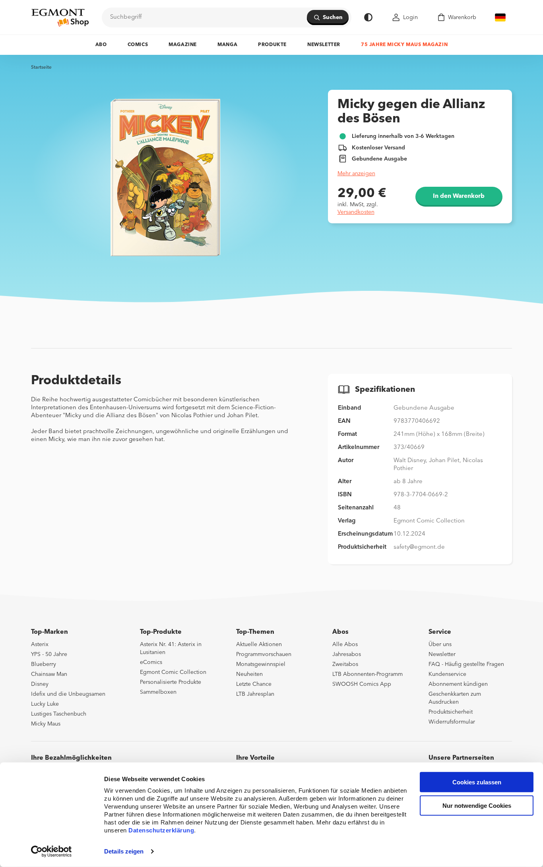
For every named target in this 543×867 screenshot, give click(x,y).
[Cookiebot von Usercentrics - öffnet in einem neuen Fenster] (51, 851)
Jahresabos (346, 654)
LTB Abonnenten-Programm (367, 674)
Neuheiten (249, 674)
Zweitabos (345, 664)
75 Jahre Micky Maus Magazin (404, 45)
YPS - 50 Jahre (49, 654)
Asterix (39, 644)
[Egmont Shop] (60, 17)
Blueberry (43, 664)
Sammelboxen (158, 692)
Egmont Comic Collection (173, 672)
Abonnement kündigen (458, 684)
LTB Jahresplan (255, 694)
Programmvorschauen (263, 654)
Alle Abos (345, 644)
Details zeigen (124, 851)
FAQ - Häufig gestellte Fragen (466, 664)
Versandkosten (355, 212)
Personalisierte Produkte (170, 682)
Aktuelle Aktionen (259, 644)
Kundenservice (447, 674)
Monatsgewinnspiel (260, 664)
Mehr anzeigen (356, 173)
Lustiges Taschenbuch (58, 714)
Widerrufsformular (452, 722)
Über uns (440, 644)
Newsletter (323, 45)
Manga (227, 45)
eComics (151, 662)
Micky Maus (45, 724)
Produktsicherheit (451, 712)
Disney (39, 684)
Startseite (41, 67)
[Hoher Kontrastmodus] (368, 17)
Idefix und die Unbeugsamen (68, 694)
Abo (101, 45)
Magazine (183, 45)
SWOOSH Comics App (361, 684)
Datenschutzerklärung (161, 830)
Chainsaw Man (49, 674)
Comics (138, 45)
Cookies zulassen (476, 782)
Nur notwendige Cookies (476, 805)
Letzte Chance (254, 684)
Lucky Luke (45, 704)
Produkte (272, 45)
